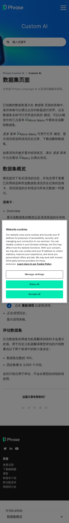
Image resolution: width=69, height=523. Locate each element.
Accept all (34, 294)
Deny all (34, 284)
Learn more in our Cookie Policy (34, 264)
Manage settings (34, 274)
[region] (34, 261)
